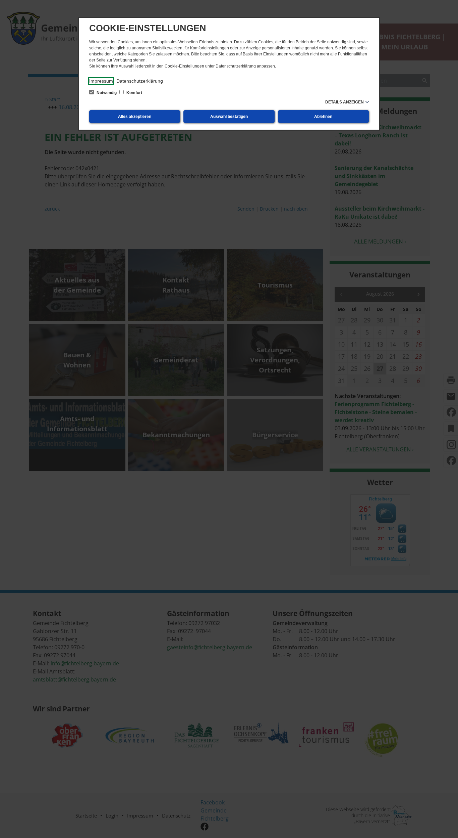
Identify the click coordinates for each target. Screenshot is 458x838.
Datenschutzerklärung (139, 81)
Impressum (101, 81)
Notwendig (107, 92)
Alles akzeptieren (134, 116)
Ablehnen (323, 116)
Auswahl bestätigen (229, 116)
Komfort (133, 92)
